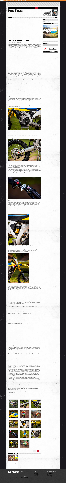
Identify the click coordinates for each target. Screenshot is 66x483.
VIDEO (20, 42)
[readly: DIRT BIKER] (50, 31)
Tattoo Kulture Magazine (50, 476)
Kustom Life (24, 0)
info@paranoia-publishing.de (24, 477)
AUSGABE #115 (47, 10)
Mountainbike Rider (11, 0)
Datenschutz (22, 474)
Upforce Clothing (36, 475)
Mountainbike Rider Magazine (50, 473)
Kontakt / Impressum (23, 473)
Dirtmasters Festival (36, 474)
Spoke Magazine (49, 474)
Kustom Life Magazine (49, 475)
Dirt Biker (16, 0)
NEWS (18, 42)
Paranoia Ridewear (36, 473)
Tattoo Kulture (20, 0)
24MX (34, 476)
